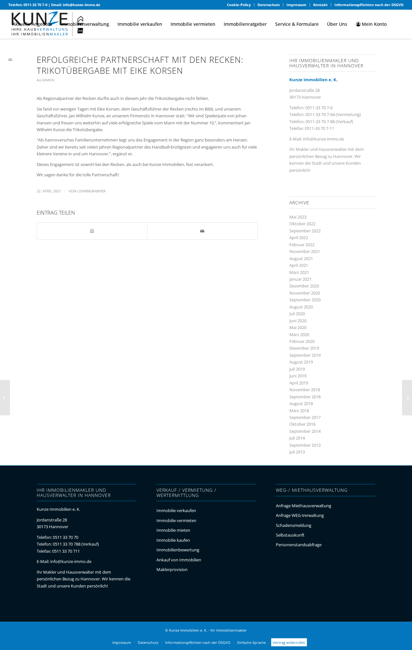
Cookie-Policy (239, 4)
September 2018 (305, 397)
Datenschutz (269, 4)
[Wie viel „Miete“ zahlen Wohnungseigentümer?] (5, 397)
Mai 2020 (297, 327)
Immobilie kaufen (173, 540)
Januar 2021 (300, 279)
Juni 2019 (297, 376)
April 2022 (298, 237)
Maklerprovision (172, 569)
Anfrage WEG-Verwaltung (300, 515)
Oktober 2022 (302, 224)
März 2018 (299, 410)
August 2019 (301, 362)
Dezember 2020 (304, 286)
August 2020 (301, 307)
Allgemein (45, 80)
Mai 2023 (297, 217)
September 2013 (305, 445)
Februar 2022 (301, 244)
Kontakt (320, 4)
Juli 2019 (297, 369)
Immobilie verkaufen (176, 510)
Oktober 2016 (302, 424)
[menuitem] (239, 4)
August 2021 (301, 258)
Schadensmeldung (293, 525)
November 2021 (304, 251)
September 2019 (305, 355)
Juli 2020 (297, 313)
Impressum (296, 4)
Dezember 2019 (304, 348)
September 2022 (305, 231)
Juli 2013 (297, 452)
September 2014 (305, 431)
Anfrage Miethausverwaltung (303, 506)
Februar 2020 (301, 341)
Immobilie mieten (173, 530)
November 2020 (304, 293)
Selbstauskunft (290, 535)
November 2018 (304, 390)
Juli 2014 (297, 438)
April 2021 (298, 265)
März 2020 (299, 334)
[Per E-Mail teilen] (202, 231)
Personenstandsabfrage (299, 545)
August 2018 (301, 403)
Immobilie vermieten (176, 520)
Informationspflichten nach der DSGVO (369, 4)
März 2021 (299, 272)
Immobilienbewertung (177, 550)
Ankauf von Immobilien (178, 560)
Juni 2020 (297, 321)
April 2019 (298, 383)
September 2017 (305, 417)
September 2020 (305, 300)
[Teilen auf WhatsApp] (92, 231)
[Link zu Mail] (10, 59)
